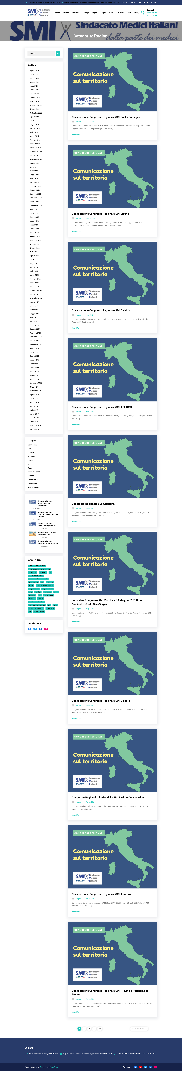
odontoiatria (47, 592)
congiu (31, 585)
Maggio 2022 (35, 267)
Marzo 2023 (34, 229)
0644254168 (152, 13)
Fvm (29, 449)
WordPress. (54, 1067)
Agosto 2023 (34, 209)
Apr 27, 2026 (90, 802)
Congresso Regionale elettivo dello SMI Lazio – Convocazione (108, 797)
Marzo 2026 (34, 90)
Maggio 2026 (35, 82)
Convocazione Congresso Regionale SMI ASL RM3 (102, 407)
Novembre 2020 (36, 337)
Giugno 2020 (34, 356)
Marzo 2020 (34, 368)
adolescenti (43, 572)
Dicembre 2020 (35, 333)
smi (49, 605)
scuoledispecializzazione (36, 602)
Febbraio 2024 (35, 186)
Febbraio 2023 (35, 233)
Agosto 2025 (34, 117)
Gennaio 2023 (35, 236)
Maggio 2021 (35, 314)
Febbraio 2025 (35, 140)
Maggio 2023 (35, 221)
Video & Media (33, 487)
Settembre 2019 (36, 391)
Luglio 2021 (34, 306)
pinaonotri (32, 595)
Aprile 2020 (34, 364)
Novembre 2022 (36, 244)
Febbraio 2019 (35, 418)
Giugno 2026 (34, 78)
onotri (56, 592)
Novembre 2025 (36, 105)
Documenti (75, 13)
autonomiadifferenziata (36, 576)
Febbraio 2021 (35, 325)
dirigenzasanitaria (47, 589)
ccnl (42, 582)
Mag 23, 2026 (90, 218)
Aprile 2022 (34, 271)
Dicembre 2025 (35, 101)
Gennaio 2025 (35, 144)
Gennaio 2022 (35, 283)
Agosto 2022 (34, 256)
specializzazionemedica (36, 608)
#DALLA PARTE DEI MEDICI (37, 566)
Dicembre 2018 (35, 425)
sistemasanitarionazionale (37, 605)
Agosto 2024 (34, 163)
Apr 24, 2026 (90, 899)
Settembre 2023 (36, 206)
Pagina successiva (139, 1029)
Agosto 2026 (34, 71)
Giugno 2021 (34, 310)
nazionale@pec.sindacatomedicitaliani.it (103, 2)
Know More (76, 135)
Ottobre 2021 (35, 294)
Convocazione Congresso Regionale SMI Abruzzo (101, 894)
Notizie (30, 464)
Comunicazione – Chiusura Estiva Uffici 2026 (47, 533)
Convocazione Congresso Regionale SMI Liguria (100, 213)
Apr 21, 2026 (90, 999)
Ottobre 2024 (35, 155)
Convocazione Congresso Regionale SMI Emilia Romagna (106, 117)
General (31, 453)
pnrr (40, 595)
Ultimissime (32, 483)
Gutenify (43, 1067)
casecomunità (33, 582)
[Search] (58, 53)
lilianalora (38, 592)
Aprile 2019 (34, 410)
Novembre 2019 (36, 383)
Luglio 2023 (34, 213)
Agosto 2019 (34, 395)
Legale (30, 460)
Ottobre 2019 (35, 387)
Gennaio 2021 (35, 329)
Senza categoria (34, 472)
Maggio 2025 (35, 128)
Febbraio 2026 (35, 94)
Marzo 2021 (34, 321)
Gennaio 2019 (35, 422)
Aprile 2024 (34, 178)
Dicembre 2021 (35, 287)
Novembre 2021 (36, 290)
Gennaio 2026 (35, 97)
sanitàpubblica (48, 595)
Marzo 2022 (34, 275)
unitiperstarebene (39, 611)
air (50, 572)
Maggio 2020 (35, 360)
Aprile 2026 (34, 86)
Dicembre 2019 (35, 379)
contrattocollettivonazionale (45, 585)
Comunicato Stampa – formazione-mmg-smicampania (45, 503)
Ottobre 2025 (35, 109)
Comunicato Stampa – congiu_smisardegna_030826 (48, 542)
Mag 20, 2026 (90, 315)
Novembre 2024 (36, 152)
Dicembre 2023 (35, 194)
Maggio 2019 (35, 406)
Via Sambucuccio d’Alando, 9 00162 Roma (43, 1054)
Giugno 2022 (34, 263)
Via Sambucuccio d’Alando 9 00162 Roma (44, 2)
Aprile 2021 (34, 317)
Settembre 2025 (36, 113)
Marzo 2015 (34, 429)
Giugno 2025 (34, 125)
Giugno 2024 (34, 171)
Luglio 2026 (34, 74)
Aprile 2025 (34, 132)
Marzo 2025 (34, 136)
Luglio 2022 (34, 260)
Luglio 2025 (34, 121)
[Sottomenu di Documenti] (80, 12)
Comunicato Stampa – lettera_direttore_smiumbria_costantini (48, 514)
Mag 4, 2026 (90, 412)
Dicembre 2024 (35, 148)
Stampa (31, 476)
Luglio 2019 (34, 398)
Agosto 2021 (34, 302)
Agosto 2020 (34, 348)
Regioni (94, 13)
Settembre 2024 (36, 159)
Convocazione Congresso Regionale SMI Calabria (101, 310)
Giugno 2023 (34, 217)
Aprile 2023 (34, 225)
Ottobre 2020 (35, 341)
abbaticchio (32, 572)
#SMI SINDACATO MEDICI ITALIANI (39, 569)
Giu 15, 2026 (90, 122)
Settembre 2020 (36, 344)
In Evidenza (32, 456)
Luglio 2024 (34, 167)
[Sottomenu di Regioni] (98, 12)
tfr (30, 611)
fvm (30, 592)
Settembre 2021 (36, 298)
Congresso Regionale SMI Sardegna (93, 503)
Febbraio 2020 (35, 372)
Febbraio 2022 (35, 279)
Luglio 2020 (34, 352)
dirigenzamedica (34, 589)
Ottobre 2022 (35, 248)
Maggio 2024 (35, 175)
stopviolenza (50, 608)
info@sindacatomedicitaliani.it (75, 2)
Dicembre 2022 (35, 240)
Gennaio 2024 (35, 190)
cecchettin (50, 582)
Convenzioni (32, 445)
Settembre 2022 (36, 252)
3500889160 (152, 15)
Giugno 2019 (34, 402)
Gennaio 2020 (35, 375)
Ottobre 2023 (35, 202)
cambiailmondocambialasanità (38, 579)
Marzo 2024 (34, 182)
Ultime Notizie (33, 480)
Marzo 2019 (34, 414)
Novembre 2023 (36, 198)
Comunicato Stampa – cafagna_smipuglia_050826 (47, 524)
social (55, 605)
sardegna (32, 598)
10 (100, 1029)
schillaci (40, 598)
